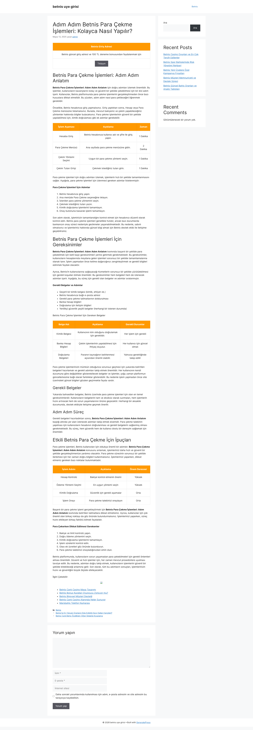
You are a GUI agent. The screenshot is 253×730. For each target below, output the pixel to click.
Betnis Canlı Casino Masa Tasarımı (77, 589)
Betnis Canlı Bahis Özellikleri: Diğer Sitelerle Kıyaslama (79, 616)
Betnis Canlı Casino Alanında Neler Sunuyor (82, 599)
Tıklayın (102, 63)
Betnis (195, 6)
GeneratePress (143, 722)
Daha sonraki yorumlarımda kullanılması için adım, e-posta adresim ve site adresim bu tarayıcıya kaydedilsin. (101, 696)
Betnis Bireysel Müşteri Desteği (75, 596)
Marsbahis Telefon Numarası (74, 603)
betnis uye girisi (66, 7)
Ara (165, 22)
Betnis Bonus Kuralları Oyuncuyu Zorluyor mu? (83, 593)
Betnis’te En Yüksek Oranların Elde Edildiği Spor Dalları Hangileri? (84, 613)
